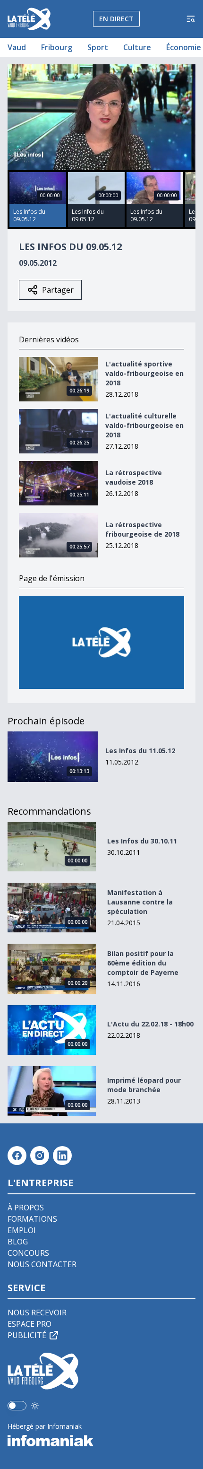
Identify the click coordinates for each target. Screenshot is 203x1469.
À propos (26, 1207)
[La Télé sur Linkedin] (62, 1155)
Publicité (27, 1335)
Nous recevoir (37, 1312)
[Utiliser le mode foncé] (35, 1405)
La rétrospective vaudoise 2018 (133, 477)
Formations (32, 1219)
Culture (137, 47)
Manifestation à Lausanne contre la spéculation (140, 902)
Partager (58, 290)
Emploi (22, 1230)
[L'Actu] (101, 642)
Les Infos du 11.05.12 (140, 750)
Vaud (17, 47)
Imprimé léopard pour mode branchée (144, 1085)
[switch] (17, 1405)
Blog (18, 1241)
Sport (97, 47)
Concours (28, 1253)
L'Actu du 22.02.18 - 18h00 (150, 1023)
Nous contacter (42, 1264)
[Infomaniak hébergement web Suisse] (101, 1440)
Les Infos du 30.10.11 (142, 840)
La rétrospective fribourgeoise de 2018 (142, 529)
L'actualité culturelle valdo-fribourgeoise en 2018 (144, 425)
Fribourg (56, 47)
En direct (116, 18)
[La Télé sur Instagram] (39, 1155)
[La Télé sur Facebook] (17, 1155)
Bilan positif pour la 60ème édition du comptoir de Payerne (142, 963)
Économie (183, 47)
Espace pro (29, 1324)
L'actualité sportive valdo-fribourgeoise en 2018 (144, 373)
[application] (101, 117)
